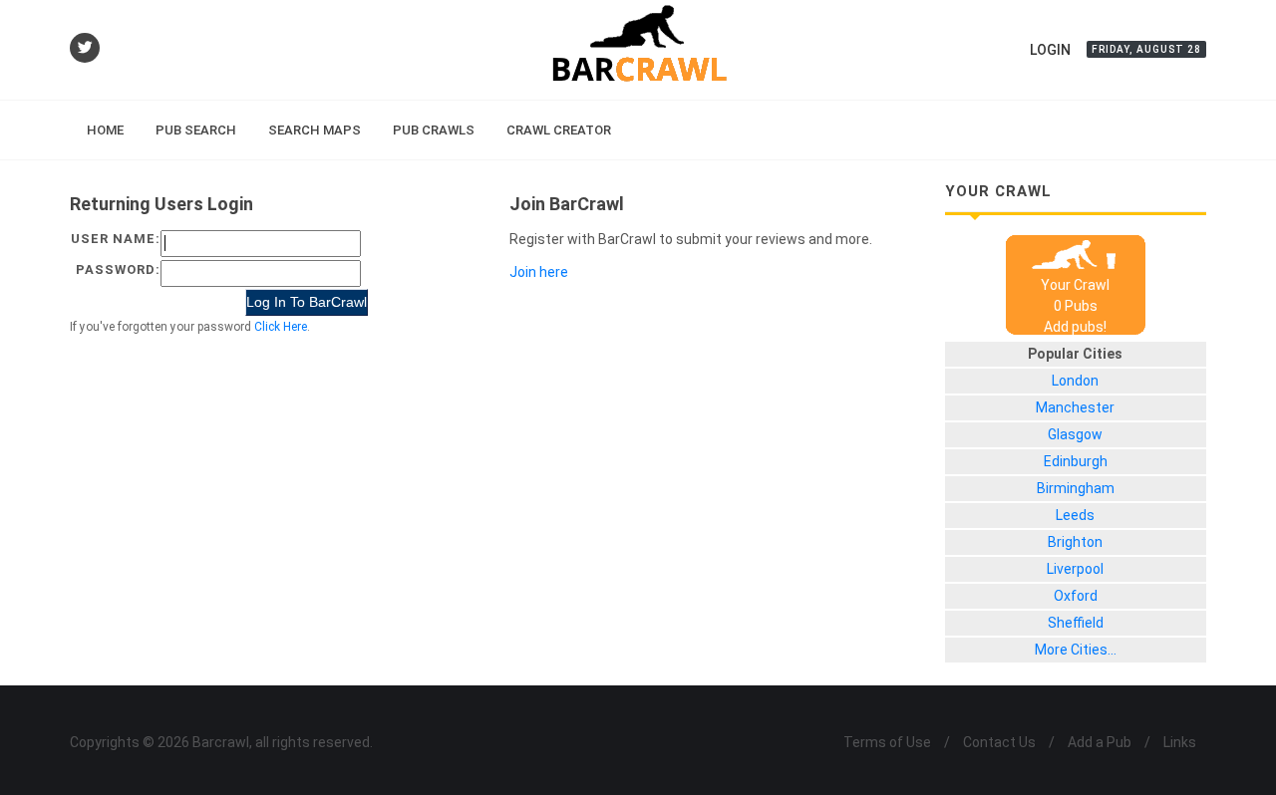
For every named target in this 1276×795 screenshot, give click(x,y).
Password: (118, 269)
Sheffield (1076, 623)
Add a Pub (1099, 742)
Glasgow (1075, 434)
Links (1179, 742)
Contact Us (999, 742)
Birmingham (1076, 488)
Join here (538, 272)
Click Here (280, 327)
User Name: (115, 238)
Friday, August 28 (1146, 49)
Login (1050, 50)
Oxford (1076, 596)
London (1075, 381)
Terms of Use (887, 742)
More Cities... (1075, 650)
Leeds (1075, 515)
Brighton (1075, 542)
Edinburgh (1076, 461)
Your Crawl (1075, 285)
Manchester (1075, 407)
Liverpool (1075, 569)
